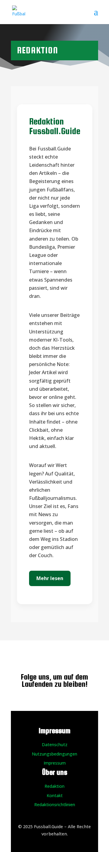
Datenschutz (55, 744)
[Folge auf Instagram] (48, 657)
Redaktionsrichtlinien (54, 804)
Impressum (55, 763)
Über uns (54, 772)
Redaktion (54, 786)
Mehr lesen (49, 578)
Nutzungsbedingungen (54, 754)
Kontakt (55, 795)
